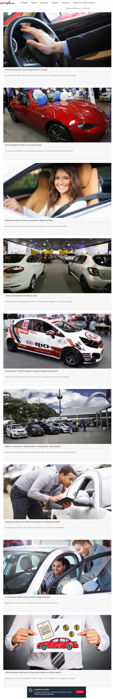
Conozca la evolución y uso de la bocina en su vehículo (26, 70)
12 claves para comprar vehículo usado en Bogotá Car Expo (27, 597)
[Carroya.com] (9, 3)
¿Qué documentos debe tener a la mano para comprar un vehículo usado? (33, 672)
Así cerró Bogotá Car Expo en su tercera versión (23, 145)
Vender (34, 3)
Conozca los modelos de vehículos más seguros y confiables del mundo (32, 522)
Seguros (54, 3)
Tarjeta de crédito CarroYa (84, 3)
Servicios (66, 3)
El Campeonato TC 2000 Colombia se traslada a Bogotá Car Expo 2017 (31, 371)
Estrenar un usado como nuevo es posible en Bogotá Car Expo (29, 220)
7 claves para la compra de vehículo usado (21, 295)
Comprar (24, 3)
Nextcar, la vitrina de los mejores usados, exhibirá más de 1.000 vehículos (33, 446)
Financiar (44, 3)
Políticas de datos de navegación (44, 694)
